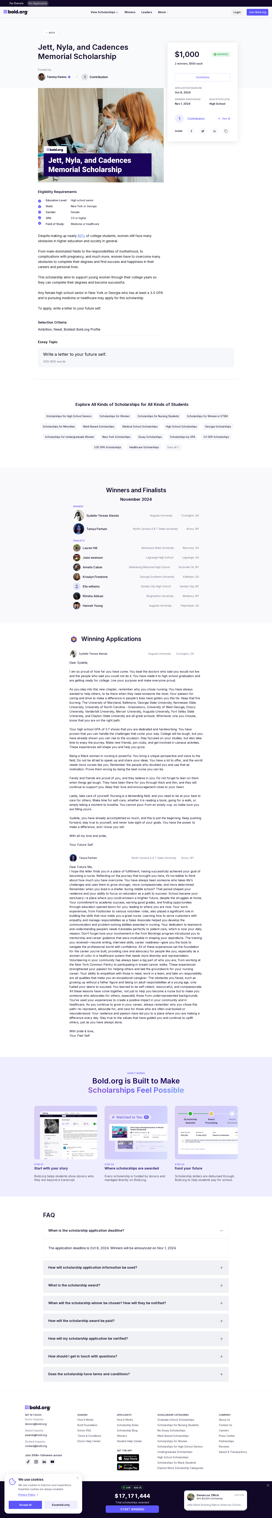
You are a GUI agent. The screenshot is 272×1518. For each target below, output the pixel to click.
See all (226, 118)
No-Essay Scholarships (171, 1430)
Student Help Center (129, 1441)
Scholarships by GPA (182, 436)
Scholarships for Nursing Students (158, 416)
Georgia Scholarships (218, 426)
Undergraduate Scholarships (174, 1451)
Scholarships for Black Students (176, 1462)
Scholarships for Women (115, 416)
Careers (224, 1430)
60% (81, 236)
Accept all (25, 1504)
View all (172, 447)
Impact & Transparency (233, 1451)
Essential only (61, 1504)
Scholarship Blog (127, 1430)
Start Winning (132, 1509)
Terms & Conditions (89, 1435)
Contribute (202, 77)
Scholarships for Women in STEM (207, 416)
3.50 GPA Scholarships (107, 447)
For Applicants (38, 3)
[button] (136, 1230)
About (162, 12)
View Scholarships (103, 12)
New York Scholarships (116, 436)
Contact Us (225, 1425)
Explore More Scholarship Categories (180, 1468)
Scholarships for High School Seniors (69, 416)
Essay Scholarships (150, 436)
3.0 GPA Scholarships (216, 436)
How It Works (86, 1419)
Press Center (227, 1435)
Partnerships (226, 1441)
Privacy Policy (26, 1494)
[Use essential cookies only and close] (77, 1478)
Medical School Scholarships (140, 426)
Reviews (224, 1446)
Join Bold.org (257, 12)
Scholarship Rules (128, 1425)
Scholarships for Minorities (59, 426)
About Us (224, 1419)
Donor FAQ (84, 1430)
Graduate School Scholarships (175, 1419)
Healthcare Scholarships (144, 447)
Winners (130, 12)
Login (237, 12)
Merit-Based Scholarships (98, 426)
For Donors (16, 3)
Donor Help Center (89, 1441)
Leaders (146, 12)
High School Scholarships (181, 426)
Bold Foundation (87, 1425)
